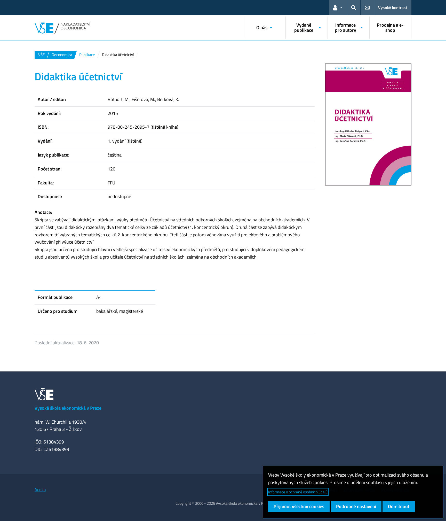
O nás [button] (261, 27)
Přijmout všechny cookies (299, 506)
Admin (40, 489)
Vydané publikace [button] (303, 27)
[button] (338, 7)
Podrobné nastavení (356, 506)
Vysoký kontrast (392, 7)
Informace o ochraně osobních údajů (298, 492)
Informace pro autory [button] (345, 27)
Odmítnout (398, 506)
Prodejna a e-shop (390, 27)
